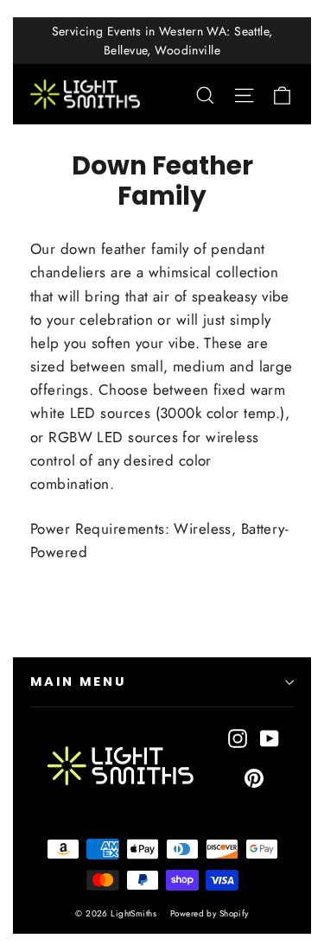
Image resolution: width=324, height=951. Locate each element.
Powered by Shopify (209, 913)
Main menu (77, 681)
